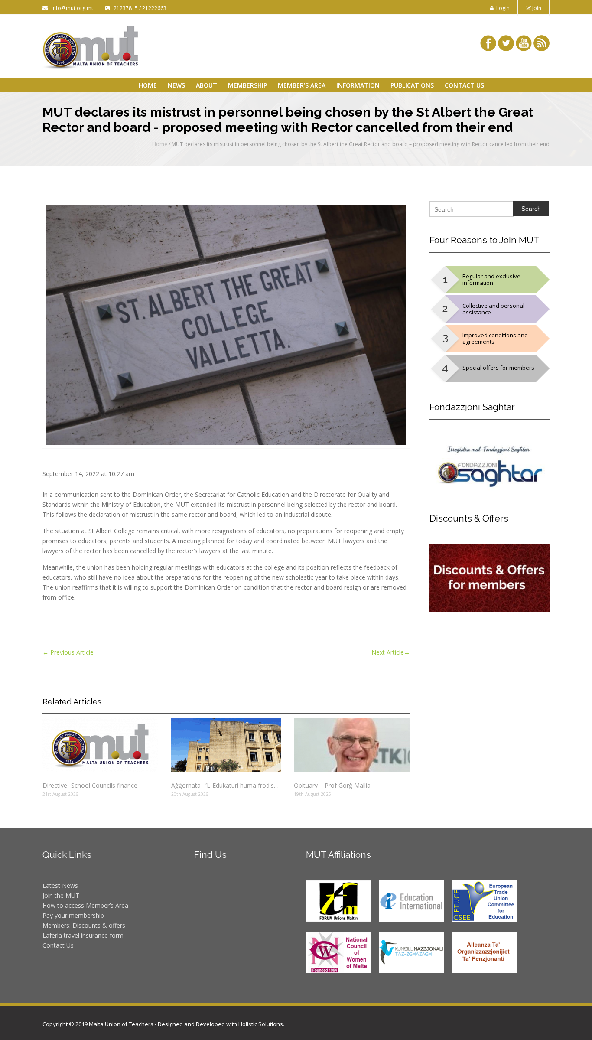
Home (148, 85)
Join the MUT (60, 895)
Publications (412, 85)
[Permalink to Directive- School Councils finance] (100, 745)
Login (502, 8)
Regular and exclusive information (491, 279)
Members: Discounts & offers (83, 925)
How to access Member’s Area (85, 905)
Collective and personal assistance (493, 309)
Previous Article (68, 652)
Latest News (60, 885)
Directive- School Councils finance (89, 785)
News (176, 85)
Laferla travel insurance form (83, 935)
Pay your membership (73, 915)
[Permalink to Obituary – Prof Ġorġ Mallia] (352, 745)
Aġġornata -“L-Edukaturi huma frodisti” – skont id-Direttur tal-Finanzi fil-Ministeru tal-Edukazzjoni (225, 785)
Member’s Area (301, 85)
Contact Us (464, 85)
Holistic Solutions (260, 1024)
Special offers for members (498, 368)
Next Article (390, 652)
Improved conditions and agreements (495, 338)
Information (358, 85)
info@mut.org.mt (71, 8)
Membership (247, 85)
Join (536, 8)
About (206, 85)
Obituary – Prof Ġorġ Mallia (332, 785)
